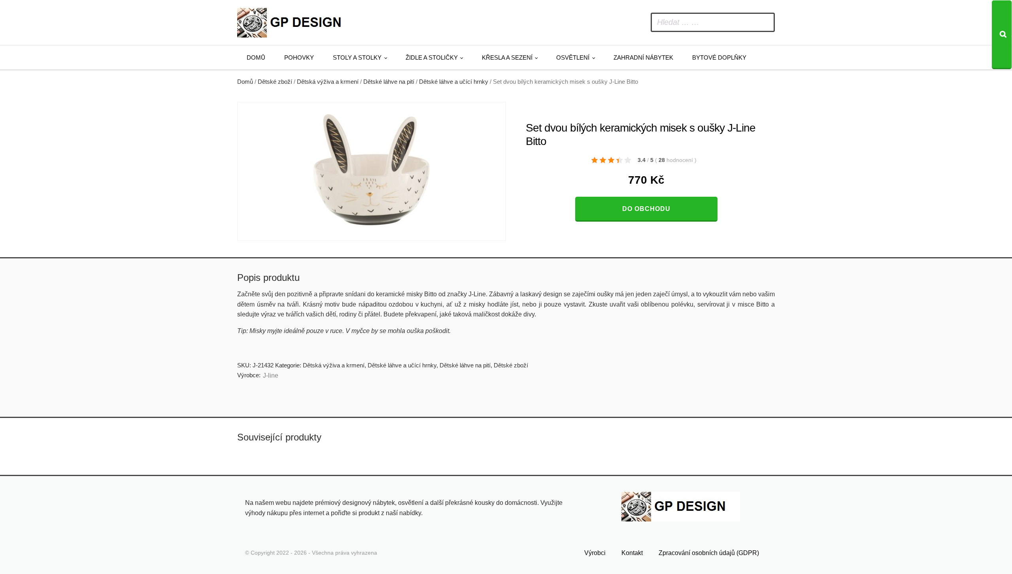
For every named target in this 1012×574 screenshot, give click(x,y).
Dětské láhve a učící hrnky (453, 82)
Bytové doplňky (719, 57)
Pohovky (299, 57)
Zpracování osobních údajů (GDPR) (709, 553)
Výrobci (595, 553)
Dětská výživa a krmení (328, 82)
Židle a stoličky (432, 57)
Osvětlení (572, 57)
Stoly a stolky (357, 57)
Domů (256, 57)
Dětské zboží (275, 82)
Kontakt (632, 553)
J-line (270, 375)
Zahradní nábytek (643, 57)
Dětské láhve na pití (388, 82)
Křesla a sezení (507, 57)
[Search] (1002, 34)
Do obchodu (646, 208)
